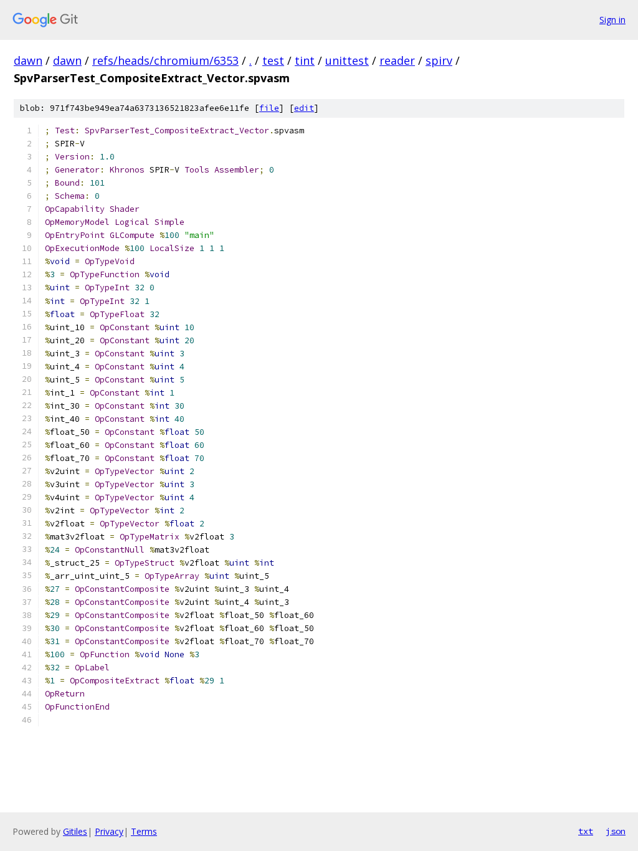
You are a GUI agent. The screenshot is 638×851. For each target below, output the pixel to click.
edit (304, 108)
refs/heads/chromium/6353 (165, 60)
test (273, 60)
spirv (439, 60)
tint (305, 60)
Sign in (612, 20)
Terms (144, 831)
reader (397, 60)
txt (585, 831)
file (269, 108)
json (616, 831)
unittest (347, 60)
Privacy (109, 831)
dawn (28, 60)
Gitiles (75, 831)
